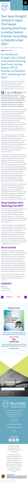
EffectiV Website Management (8, 481)
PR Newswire (9, 50)
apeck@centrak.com (6, 290)
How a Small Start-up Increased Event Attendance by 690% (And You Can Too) (14, 345)
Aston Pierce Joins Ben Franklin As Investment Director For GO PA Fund (14, 333)
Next (18, 297)
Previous (9, 297)
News (21, 47)
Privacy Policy (14, 451)
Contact (14, 430)
